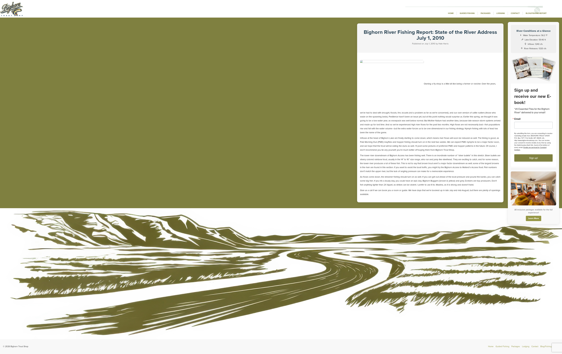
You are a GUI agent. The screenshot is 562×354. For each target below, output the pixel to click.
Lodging (500, 13)
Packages (485, 13)
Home (451, 13)
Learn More (533, 218)
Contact (515, 13)
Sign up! (533, 158)
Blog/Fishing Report (536, 13)
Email (517, 119)
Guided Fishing (467, 13)
